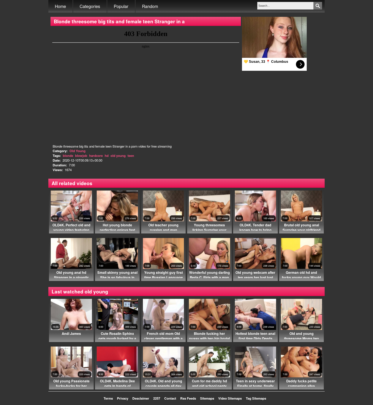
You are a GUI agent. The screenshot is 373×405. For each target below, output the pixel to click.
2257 (156, 398)
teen (131, 155)
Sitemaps (207, 398)
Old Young (77, 150)
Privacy (122, 398)
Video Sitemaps (230, 398)
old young (118, 155)
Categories (90, 6)
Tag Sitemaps (256, 398)
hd (107, 155)
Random (150, 6)
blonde (68, 155)
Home (60, 6)
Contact (170, 398)
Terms (108, 398)
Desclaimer (140, 398)
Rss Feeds (188, 398)
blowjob (81, 155)
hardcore (96, 155)
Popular (121, 6)
